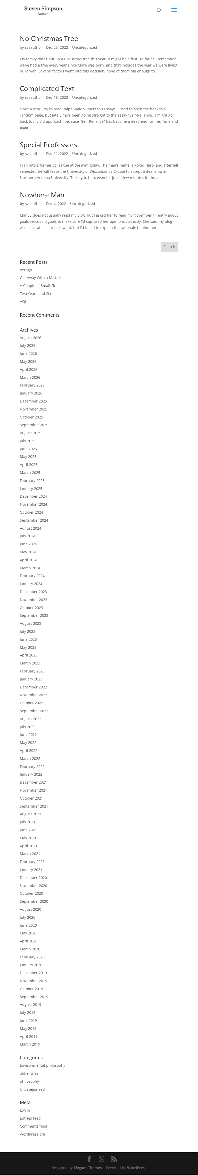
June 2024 (28, 543)
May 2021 (28, 837)
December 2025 (33, 401)
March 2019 (30, 1044)
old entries (29, 1073)
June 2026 (28, 353)
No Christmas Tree (49, 38)
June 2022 (28, 734)
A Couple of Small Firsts (40, 285)
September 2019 (34, 996)
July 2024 (27, 535)
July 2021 (27, 821)
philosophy (29, 1081)
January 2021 (31, 869)
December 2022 (33, 687)
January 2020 (31, 964)
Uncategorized (84, 47)
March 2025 (30, 472)
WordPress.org (32, 1134)
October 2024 (31, 512)
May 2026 (28, 361)
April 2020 (28, 941)
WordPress (136, 1167)
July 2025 (27, 440)
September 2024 (34, 520)
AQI (23, 301)
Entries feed (30, 1118)
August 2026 (30, 337)
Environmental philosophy (42, 1065)
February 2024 (32, 575)
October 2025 (31, 417)
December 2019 (33, 972)
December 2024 (33, 496)
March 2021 (30, 853)
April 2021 (28, 845)
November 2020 (33, 885)
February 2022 (32, 766)
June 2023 (28, 639)
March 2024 (30, 567)
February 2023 (32, 671)
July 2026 (27, 345)
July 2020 (27, 917)
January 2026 (31, 393)
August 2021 (30, 813)
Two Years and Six (35, 293)
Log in (25, 1110)
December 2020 (33, 877)
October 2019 (31, 988)
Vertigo (26, 269)
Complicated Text (47, 88)
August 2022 (30, 718)
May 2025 (28, 456)
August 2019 (30, 1004)
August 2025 (30, 432)
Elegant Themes (88, 1167)
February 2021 (32, 861)
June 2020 (28, 925)
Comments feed (33, 1126)
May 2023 (28, 647)
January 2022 (31, 774)
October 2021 (31, 798)
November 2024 (33, 504)
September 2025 (34, 424)
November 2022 (33, 694)
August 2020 (30, 909)
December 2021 (33, 782)
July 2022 (27, 726)
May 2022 (28, 742)
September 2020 (34, 901)
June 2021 (28, 829)
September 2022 (34, 710)
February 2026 (32, 385)
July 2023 (27, 631)
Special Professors (48, 144)
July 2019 (27, 1012)
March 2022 (30, 758)
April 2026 (28, 369)
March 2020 (30, 949)
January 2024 (31, 583)
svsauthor (33, 47)
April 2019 (28, 1036)
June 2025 (28, 448)
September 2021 (34, 806)
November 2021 (33, 790)
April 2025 (28, 464)
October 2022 (31, 702)
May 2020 (28, 933)
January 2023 (31, 679)
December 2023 (33, 591)
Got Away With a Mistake (41, 277)
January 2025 (31, 488)
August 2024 (30, 528)
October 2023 (31, 607)
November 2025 (33, 409)
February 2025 (32, 480)
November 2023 (33, 599)
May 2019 (28, 1028)
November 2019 (33, 980)
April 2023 (28, 655)
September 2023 (34, 615)
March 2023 (30, 663)
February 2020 (32, 957)
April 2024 (28, 559)
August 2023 (30, 623)
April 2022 (28, 750)
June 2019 (28, 1020)
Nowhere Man (42, 194)
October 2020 (31, 893)
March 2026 (30, 377)
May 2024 (28, 551)
